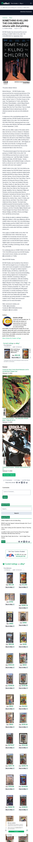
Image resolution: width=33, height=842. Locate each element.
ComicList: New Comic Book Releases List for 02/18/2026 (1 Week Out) (15, 370)
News (10, 17)
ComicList (4, 17)
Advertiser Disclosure (26, 11)
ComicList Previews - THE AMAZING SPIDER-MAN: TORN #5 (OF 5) (15, 419)
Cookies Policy (18, 827)
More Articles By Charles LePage (11, 338)
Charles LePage (8, 28)
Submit (5, 497)
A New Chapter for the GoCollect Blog (10, 520)
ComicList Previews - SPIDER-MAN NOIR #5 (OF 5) (16, 468)
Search (16, 513)
